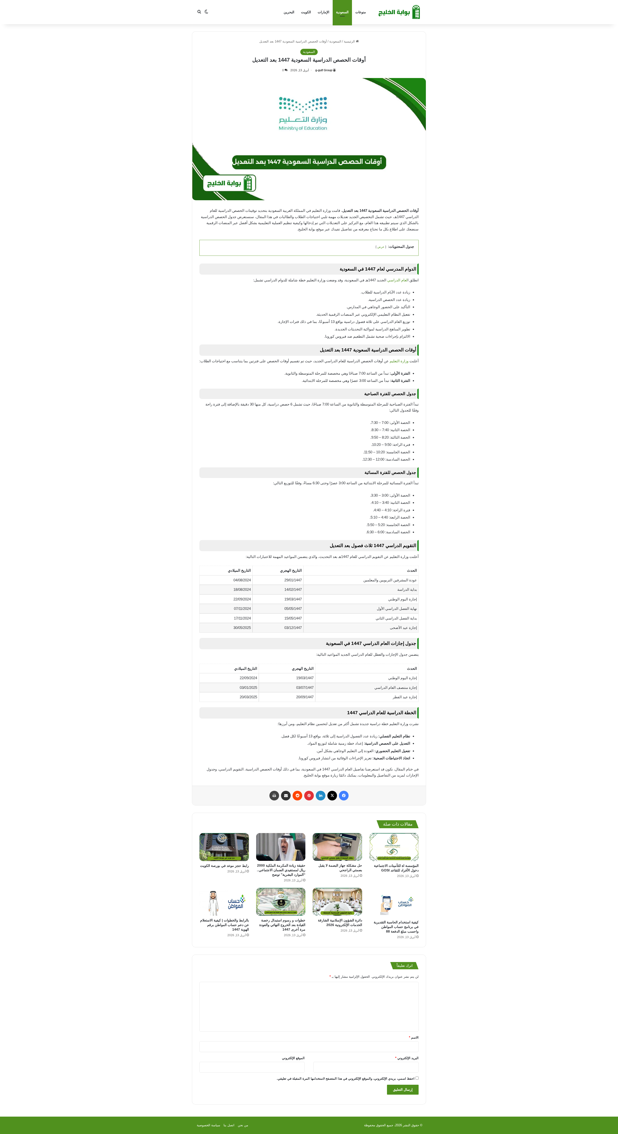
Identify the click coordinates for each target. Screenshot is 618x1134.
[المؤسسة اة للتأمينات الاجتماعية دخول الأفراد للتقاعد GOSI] (394, 847)
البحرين (289, 12)
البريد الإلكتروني (407, 1058)
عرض (380, 247)
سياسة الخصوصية (208, 1125)
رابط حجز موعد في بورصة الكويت (224, 866)
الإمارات (323, 12)
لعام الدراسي (397, 280)
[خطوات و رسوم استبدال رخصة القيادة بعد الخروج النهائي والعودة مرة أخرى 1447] (281, 902)
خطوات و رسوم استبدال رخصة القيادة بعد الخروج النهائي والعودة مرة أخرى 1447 (282, 924)
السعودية (342, 12)
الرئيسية (350, 41)
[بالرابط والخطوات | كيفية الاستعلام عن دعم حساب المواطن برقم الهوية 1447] (224, 902)
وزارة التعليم (399, 361)
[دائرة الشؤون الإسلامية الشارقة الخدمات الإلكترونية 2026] (337, 902)
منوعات (360, 12)
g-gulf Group (323, 70)
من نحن (243, 1125)
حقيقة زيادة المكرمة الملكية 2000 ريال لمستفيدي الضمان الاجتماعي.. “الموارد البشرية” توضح (281, 870)
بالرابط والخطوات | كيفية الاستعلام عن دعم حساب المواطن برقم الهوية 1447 (224, 924)
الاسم (414, 1037)
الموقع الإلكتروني (293, 1058)
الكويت (306, 12)
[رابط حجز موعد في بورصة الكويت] (224, 847)
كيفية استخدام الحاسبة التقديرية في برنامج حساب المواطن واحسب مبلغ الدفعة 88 (396, 926)
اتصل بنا (229, 1125)
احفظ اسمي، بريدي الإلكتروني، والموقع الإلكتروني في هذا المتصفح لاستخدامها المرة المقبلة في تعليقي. (345, 1078)
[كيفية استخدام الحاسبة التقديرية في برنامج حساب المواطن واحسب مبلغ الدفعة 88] (394, 903)
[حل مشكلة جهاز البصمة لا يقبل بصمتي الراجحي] (337, 847)
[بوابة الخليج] (399, 12)
